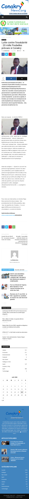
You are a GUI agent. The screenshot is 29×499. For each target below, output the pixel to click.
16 (25, 389)
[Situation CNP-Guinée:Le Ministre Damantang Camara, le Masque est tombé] (4, 451)
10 (3, 389)
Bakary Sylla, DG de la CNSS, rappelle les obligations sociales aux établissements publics (14, 326)
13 (15, 389)
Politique (4, 362)
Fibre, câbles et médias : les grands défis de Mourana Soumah (12, 319)
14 (18, 389)
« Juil (3, 400)
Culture (4, 350)
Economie (5, 352)
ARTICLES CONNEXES (7, 270)
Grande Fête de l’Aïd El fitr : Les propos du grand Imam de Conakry (8, 238)
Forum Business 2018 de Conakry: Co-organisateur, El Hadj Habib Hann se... (18, 443)
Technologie (5, 371)
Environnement (6, 355)
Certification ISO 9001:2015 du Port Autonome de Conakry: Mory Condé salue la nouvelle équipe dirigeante (14, 312)
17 (3, 392)
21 (18, 392)
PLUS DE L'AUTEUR (19, 270)
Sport (3, 368)
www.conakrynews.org (8, 215)
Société (4, 366)
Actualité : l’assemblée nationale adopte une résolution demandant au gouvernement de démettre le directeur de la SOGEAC (21, 240)
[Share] (11, 78)
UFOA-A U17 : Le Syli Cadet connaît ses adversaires (14, 332)
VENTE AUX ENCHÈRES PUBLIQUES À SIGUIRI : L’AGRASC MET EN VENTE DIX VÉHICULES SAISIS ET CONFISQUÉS (18, 277)
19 (11, 392)
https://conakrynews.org (14, 262)
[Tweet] (22, 78)
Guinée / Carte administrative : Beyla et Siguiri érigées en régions (13, 337)
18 (7, 392)
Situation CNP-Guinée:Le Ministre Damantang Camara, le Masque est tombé (19, 451)
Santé (3, 364)
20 (15, 392)
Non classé (8, 37)
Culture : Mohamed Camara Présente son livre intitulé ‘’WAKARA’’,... (17, 459)
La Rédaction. (6, 50)
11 (7, 389)
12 (11, 389)
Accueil (3, 37)
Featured (4, 357)
